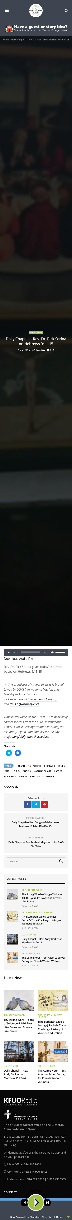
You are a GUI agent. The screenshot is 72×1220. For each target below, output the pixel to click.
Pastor (58, 771)
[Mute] (52, 652)
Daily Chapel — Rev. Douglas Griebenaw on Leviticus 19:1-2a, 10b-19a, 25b (36, 824)
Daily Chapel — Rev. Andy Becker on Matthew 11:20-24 (16, 1074)
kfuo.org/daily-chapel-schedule (27, 736)
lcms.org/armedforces (24, 704)
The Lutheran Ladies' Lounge (38, 912)
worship (50, 776)
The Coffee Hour (31, 953)
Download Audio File (18, 658)
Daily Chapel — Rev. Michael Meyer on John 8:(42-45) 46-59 (36, 844)
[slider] (60, 652)
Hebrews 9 (49, 766)
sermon (23, 776)
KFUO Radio (24, 349)
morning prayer (42, 771)
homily (61, 766)
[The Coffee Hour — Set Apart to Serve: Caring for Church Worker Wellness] (12, 957)
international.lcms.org (42, 699)
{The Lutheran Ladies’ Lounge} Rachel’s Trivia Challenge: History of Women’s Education (42, 920)
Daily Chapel (36, 332)
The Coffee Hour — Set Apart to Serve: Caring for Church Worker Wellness (43, 959)
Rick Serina (10, 776)
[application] (36, 652)
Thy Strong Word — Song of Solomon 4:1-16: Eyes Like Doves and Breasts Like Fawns (42, 898)
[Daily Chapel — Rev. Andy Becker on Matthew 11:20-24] (12, 939)
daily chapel (34, 766)
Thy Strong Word (32, 890)
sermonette (36, 776)
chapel (21, 766)
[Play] (9, 652)
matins (27, 771)
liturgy (16, 771)
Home (6, 39)
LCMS (6, 771)
